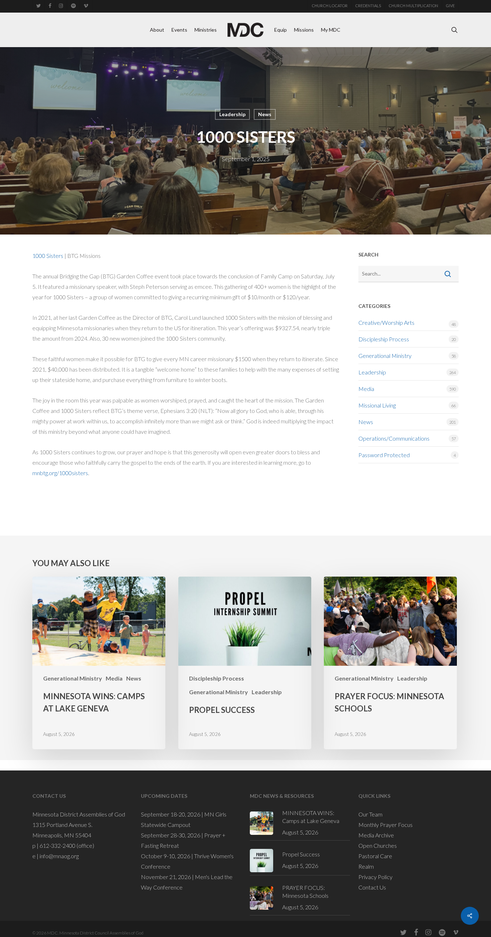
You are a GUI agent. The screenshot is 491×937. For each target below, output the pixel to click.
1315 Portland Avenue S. (62, 824)
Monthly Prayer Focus (385, 824)
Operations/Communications (394, 438)
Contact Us (372, 887)
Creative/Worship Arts (386, 322)
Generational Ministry (385, 355)
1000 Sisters (47, 255)
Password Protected (384, 454)
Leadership (232, 114)
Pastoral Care (375, 855)
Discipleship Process (383, 339)
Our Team (370, 814)
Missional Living (377, 405)
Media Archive (376, 835)
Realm (366, 866)
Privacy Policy (375, 876)
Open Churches (377, 845)
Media (366, 388)
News (264, 114)
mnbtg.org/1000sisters (60, 472)
